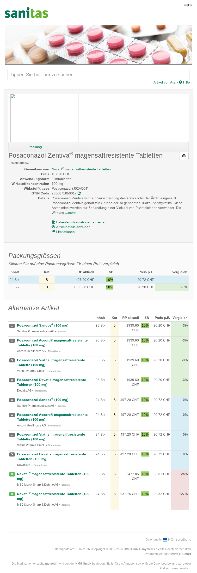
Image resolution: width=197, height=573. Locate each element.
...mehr (70, 212)
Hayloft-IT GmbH (179, 554)
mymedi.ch (149, 549)
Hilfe (186, 82)
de (185, 5)
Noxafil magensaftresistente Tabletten (81, 169)
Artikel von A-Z (165, 82)
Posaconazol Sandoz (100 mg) (42, 325)
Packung (35, 147)
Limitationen (65, 232)
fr (189, 5)
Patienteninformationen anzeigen (81, 222)
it (191, 5)
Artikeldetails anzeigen (73, 227)
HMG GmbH (132, 549)
